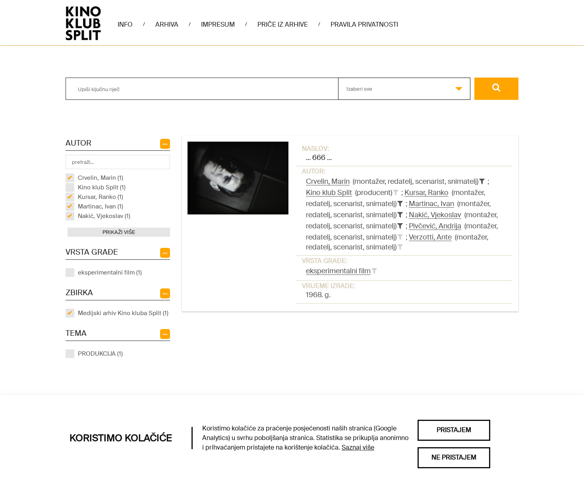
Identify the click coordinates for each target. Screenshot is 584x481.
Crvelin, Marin (328, 181)
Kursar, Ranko (426, 192)
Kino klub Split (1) (102, 187)
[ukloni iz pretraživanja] (482, 181)
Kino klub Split (329, 192)
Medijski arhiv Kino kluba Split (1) (123, 313)
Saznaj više (358, 447)
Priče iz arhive (282, 24)
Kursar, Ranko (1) (100, 197)
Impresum (218, 24)
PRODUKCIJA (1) (100, 354)
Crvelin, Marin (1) (100, 178)
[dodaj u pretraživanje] (396, 192)
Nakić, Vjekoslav (435, 215)
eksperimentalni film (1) (110, 273)
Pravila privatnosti (364, 24)
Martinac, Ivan (431, 203)
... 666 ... (319, 157)
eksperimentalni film (338, 271)
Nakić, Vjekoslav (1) (104, 216)
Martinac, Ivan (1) (100, 206)
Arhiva (166, 24)
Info (125, 24)
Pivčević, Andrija (435, 226)
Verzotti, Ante (430, 237)
